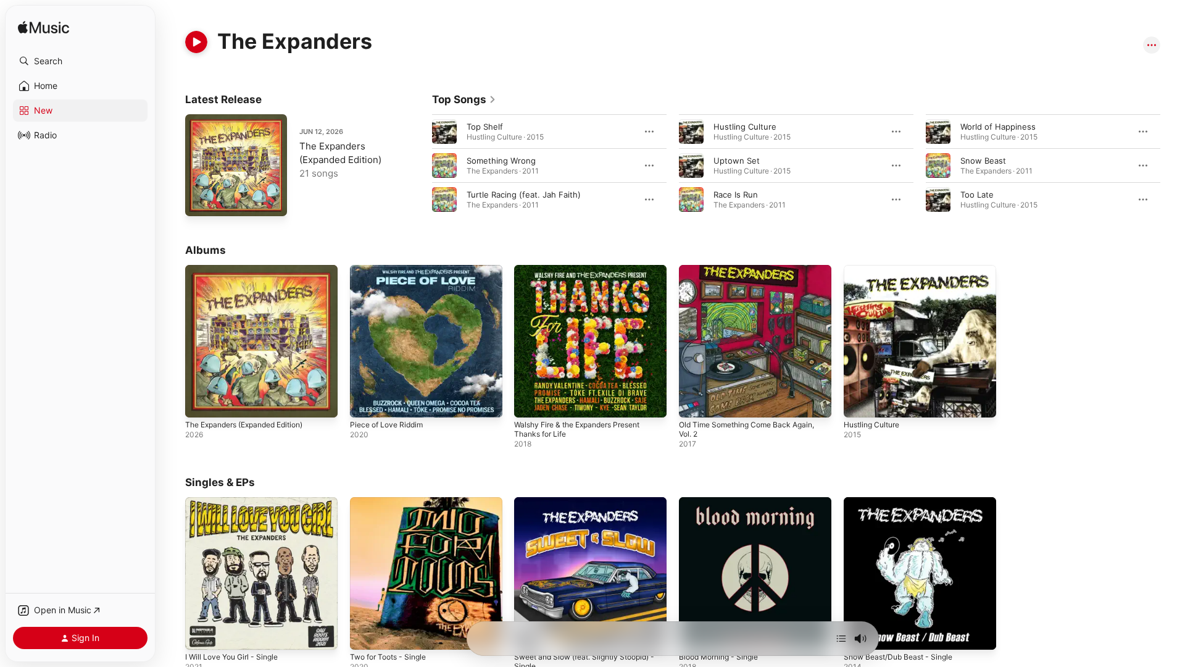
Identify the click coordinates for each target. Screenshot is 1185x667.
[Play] (196, 42)
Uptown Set (736, 161)
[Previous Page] (419, 165)
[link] (464, 99)
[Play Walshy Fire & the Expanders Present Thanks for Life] (529, 402)
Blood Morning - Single (723, 502)
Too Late (977, 194)
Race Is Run (735, 194)
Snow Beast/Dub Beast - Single (904, 502)
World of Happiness (998, 127)
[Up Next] (841, 638)
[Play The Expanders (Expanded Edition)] (200, 200)
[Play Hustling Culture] (859, 402)
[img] (43, 28)
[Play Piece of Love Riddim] (365, 402)
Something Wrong (501, 161)
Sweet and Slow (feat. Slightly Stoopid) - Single (589, 507)
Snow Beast (983, 161)
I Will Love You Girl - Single (236, 502)
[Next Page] (1172, 165)
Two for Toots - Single (393, 502)
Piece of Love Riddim (390, 270)
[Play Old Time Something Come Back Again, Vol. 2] (694, 402)
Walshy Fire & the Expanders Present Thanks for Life (585, 275)
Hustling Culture (744, 127)
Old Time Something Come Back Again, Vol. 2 (753, 275)
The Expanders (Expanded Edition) (252, 270)
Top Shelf (485, 127)
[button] (80, 61)
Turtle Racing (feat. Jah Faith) (524, 194)
